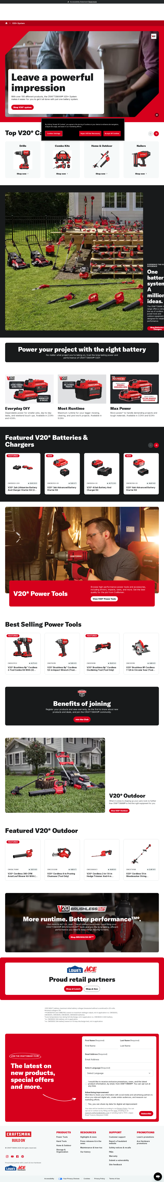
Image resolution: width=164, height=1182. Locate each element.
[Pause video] (157, 115)
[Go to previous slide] (150, 133)
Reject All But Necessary (90, 133)
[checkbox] (86, 1084)
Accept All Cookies (112, 133)
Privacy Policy (122, 1108)
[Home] (6, 23)
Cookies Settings (53, 133)
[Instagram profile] (7, 1156)
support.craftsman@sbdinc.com (97, 1113)
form (115, 1111)
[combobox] (119, 1073)
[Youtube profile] (12, 1156)
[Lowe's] (10, 1167)
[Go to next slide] (156, 133)
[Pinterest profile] (22, 1156)
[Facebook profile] (17, 1156)
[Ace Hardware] (21, 1167)
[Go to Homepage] (18, 1136)
